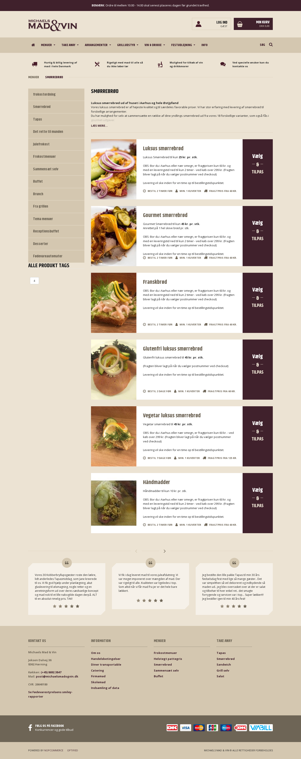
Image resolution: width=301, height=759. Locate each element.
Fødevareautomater (47, 256)
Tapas (37, 119)
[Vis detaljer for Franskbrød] (113, 303)
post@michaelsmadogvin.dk (57, 676)
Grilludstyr (126, 45)
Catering (97, 670)
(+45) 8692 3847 (51, 672)
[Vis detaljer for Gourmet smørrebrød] (113, 236)
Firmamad (98, 676)
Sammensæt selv (45, 169)
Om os (95, 653)
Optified (72, 750)
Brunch (38, 194)
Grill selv (223, 670)
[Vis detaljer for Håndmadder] (113, 503)
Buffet (38, 181)
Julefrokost (41, 144)
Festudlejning (182, 45)
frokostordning (44, 94)
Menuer (46, 45)
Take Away (68, 45)
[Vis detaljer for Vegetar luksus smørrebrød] (113, 436)
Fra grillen (40, 206)
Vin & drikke (153, 45)
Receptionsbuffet (46, 231)
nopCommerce (53, 750)
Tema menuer (43, 219)
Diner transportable (106, 664)
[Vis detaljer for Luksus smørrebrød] (113, 169)
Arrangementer (96, 45)
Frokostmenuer (44, 157)
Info (204, 45)
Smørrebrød (41, 107)
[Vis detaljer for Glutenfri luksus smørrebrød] (113, 370)
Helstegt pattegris (168, 659)
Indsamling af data (105, 688)
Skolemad (98, 682)
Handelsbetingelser (106, 659)
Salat (220, 676)
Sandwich (224, 664)
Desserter (40, 244)
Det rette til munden (48, 132)
